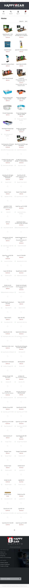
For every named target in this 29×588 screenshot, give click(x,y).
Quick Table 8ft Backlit (7, 78)
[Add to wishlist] (6, 33)
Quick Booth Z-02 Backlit (8, 361)
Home (2, 0)
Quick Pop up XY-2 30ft (21, 523)
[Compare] (8, 33)
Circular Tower (7, 465)
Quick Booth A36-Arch (21, 332)
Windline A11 (21, 376)
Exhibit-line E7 (21, 465)
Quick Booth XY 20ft (21, 407)
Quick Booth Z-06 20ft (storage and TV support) (21, 35)
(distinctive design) (7, 207)
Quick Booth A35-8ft (8, 237)
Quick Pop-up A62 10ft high (7, 256)
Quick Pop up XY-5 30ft (7, 421)
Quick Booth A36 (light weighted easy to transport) (7, 176)
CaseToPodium (7, 50)
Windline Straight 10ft (8, 376)
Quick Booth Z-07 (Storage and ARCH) (21, 145)
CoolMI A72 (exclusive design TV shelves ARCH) (21, 160)
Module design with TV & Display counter (21, 80)
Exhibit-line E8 (7, 480)
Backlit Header (7, 494)
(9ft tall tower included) (7, 286)
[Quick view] (10, 33)
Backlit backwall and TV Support (21, 287)
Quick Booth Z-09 (8, 508)
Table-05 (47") (7, 317)
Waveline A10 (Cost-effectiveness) (21, 392)
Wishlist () (8, 0)
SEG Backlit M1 (21, 361)
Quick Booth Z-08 (7, 332)
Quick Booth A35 (21, 175)
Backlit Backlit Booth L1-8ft (21, 238)
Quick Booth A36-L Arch (8, 346)
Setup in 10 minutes (7, 35)
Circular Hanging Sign (8, 113)
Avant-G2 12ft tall (8, 271)
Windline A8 (8, 391)
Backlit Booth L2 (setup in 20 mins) (8, 303)
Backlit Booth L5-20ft (21, 271)
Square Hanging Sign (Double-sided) (21, 98)
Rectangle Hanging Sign (8, 128)
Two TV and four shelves (7, 393)
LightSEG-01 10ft (8, 206)
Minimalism (7, 377)
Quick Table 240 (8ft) (21, 64)
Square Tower (7, 192)
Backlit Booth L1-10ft (8, 34)
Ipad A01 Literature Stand (21, 50)
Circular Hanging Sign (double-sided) (21, 114)
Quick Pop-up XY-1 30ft (21, 421)
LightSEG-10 (21, 480)
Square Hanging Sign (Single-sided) (8, 98)
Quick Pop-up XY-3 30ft (21, 206)
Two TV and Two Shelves (21, 377)
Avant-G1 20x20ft (21, 255)
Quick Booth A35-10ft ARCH (21, 436)
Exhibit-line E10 (21, 494)
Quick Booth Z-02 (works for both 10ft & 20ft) (21, 347)
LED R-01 (8, 222)
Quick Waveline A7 (7, 436)
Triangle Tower (7, 451)
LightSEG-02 (21, 508)
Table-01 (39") (21, 302)
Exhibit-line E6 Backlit (21, 285)
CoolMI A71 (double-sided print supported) (8, 160)
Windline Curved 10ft (8, 407)
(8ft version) (8, 238)
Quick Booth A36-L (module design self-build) (21, 222)
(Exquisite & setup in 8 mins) (21, 241)
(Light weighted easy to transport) (21, 177)
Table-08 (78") (21, 317)
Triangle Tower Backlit (21, 451)
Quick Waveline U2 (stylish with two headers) (8, 145)
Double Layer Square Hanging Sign (21, 129)
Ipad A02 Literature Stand (8, 64)
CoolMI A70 (21, 78)
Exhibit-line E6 (7, 285)
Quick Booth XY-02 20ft (7, 523)
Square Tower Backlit (21, 192)
